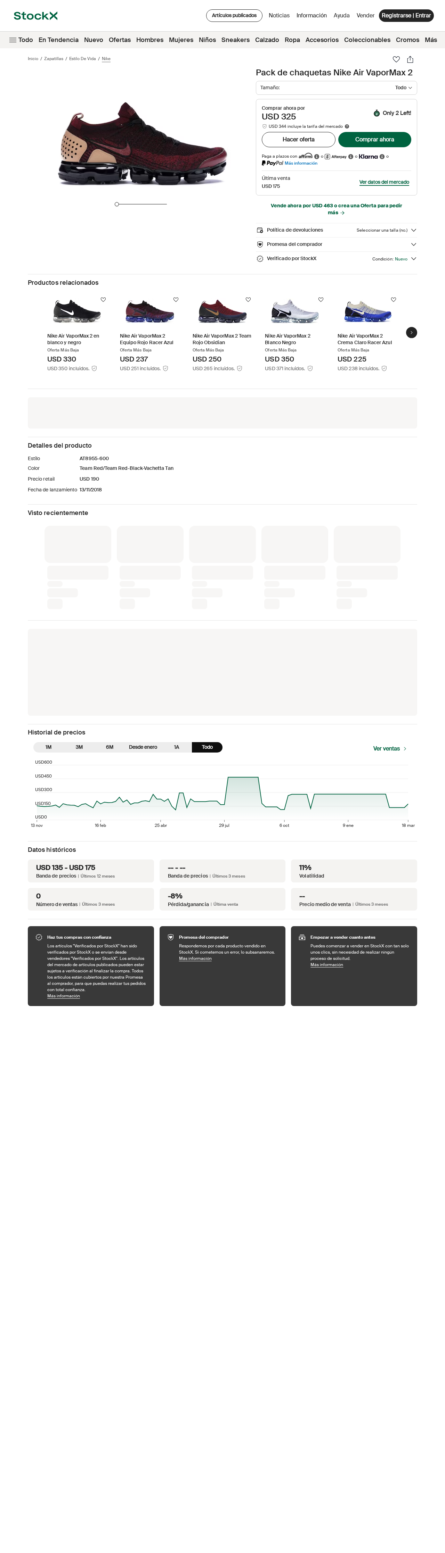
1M (48, 631)
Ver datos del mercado (384, 182)
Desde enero (143, 631)
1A (176, 631)
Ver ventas (386, 633)
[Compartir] (410, 59)
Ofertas (120, 40)
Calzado (267, 40)
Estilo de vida (82, 58)
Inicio (33, 58)
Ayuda (342, 15)
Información (313, 17)
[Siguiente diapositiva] (411, 332)
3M (79, 631)
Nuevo (93, 40)
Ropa (292, 40)
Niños (207, 40)
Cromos (407, 40)
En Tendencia (59, 40)
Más (431, 40)
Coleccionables (367, 40)
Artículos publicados (234, 15)
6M (109, 631)
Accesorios (322, 40)
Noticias (279, 15)
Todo (25, 40)
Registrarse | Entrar (406, 15)
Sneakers (235, 40)
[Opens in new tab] (316, 156)
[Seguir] (103, 300)
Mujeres (181, 40)
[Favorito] (396, 59)
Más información (301, 163)
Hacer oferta (299, 139)
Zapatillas (53, 58)
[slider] (117, 204)
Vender (366, 15)
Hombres (149, 40)
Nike (106, 58)
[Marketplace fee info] (347, 126)
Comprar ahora (374, 139)
